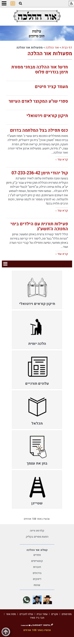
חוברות (37, 567)
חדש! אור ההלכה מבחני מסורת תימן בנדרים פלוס (39, 69)
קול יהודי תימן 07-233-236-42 (40, 173)
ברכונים (37, 573)
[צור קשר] (12, 4)
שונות (37, 585)
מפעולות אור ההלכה (50, 53)
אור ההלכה (52, 47)
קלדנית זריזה (37, 531)
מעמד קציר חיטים (51, 87)
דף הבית (67, 47)
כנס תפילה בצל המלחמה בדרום (39, 130)
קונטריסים (37, 561)
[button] (20, 3)
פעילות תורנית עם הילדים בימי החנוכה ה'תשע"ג (39, 226)
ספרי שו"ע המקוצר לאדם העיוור (38, 101)
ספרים (37, 555)
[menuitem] (37, 290)
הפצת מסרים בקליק (37, 537)
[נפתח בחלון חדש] (37, 16)
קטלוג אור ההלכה (37, 550)
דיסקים (37, 579)
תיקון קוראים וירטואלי (47, 116)
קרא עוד (62, 159)
